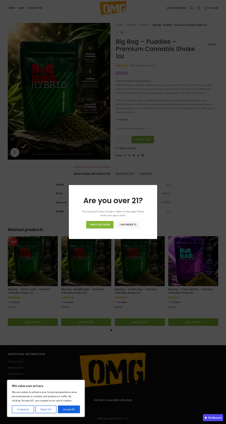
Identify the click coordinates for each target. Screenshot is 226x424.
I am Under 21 (128, 224)
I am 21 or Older (100, 224)
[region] (46, 398)
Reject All (46, 409)
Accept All (69, 409)
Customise (23, 409)
